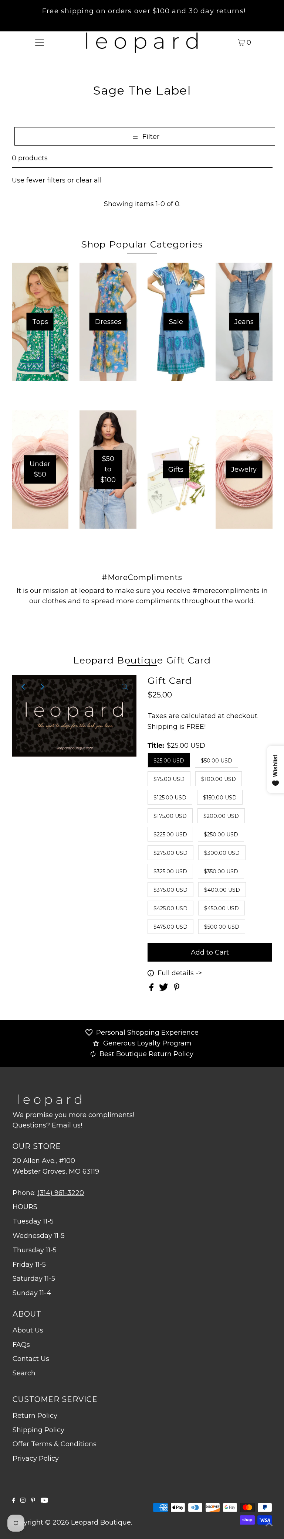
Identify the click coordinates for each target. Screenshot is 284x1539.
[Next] (42, 687)
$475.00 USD (170, 927)
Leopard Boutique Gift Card (142, 660)
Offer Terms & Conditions (55, 1444)
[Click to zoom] (124, 687)
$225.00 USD (170, 834)
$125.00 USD (169, 797)
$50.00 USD (216, 760)
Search (24, 1373)
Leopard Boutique (101, 1522)
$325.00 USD (170, 871)
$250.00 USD (221, 834)
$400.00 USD (222, 890)
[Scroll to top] (269, 1524)
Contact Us (31, 1359)
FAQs (21, 1345)
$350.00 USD (221, 871)
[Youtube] (44, 1500)
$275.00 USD (170, 853)
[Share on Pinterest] (177, 989)
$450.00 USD (221, 908)
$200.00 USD (221, 816)
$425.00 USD (170, 908)
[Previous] (24, 687)
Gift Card (170, 680)
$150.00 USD (220, 797)
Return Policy (35, 1416)
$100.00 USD (218, 779)
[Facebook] (13, 1500)
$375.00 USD (170, 890)
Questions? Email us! (47, 1125)
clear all (89, 180)
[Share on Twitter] (164, 989)
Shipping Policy (38, 1430)
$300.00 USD (222, 853)
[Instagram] (22, 1500)
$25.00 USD (168, 760)
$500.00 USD (221, 927)
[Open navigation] (40, 42)
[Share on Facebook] (152, 989)
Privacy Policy (36, 1458)
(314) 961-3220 (60, 1193)
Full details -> (180, 973)
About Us (28, 1330)
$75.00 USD (169, 779)
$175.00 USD (170, 816)
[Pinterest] (33, 1500)
